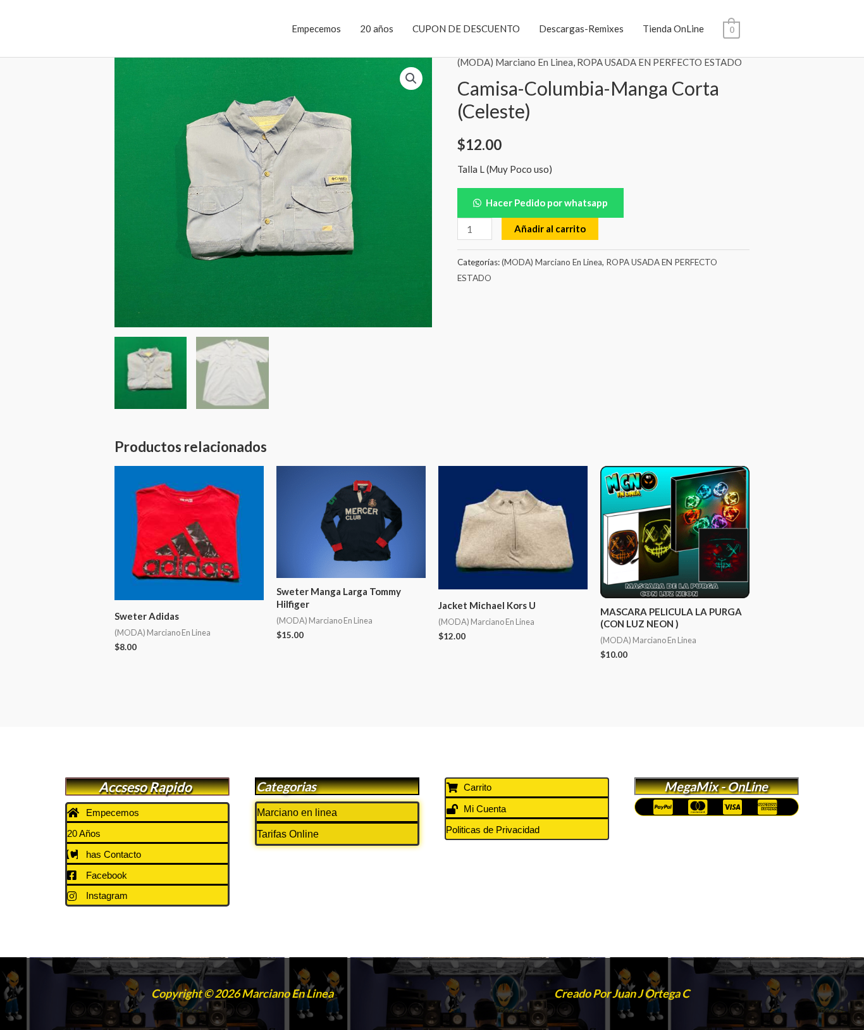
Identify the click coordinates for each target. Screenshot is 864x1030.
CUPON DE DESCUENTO (466, 28)
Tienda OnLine (673, 28)
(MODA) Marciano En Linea (515, 62)
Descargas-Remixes (581, 28)
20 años (376, 28)
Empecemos (316, 28)
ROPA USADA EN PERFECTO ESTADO (659, 62)
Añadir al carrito (550, 228)
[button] (411, 78)
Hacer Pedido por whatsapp (547, 202)
